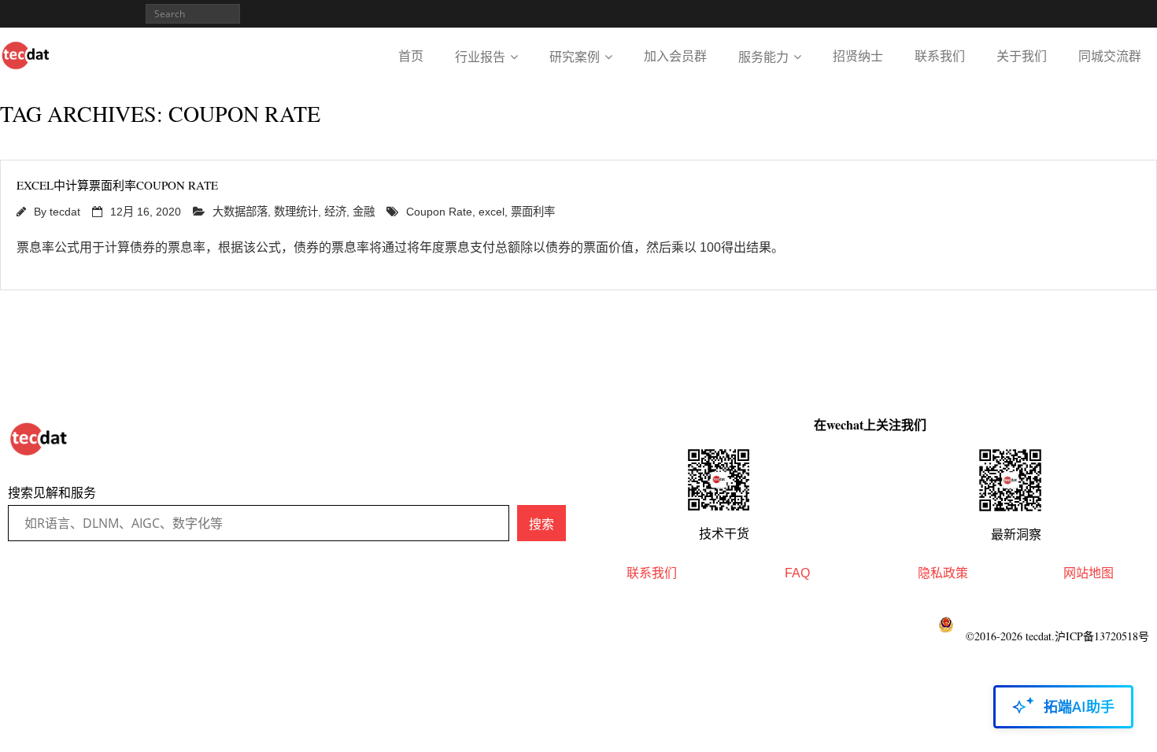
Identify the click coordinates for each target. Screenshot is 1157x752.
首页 (410, 56)
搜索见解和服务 (52, 492)
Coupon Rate (439, 211)
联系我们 (940, 56)
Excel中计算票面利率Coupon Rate (117, 185)
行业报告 (480, 57)
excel (492, 211)
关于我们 (1021, 56)
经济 (335, 211)
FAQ (797, 573)
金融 (364, 211)
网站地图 (1088, 573)
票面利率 (533, 211)
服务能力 (763, 57)
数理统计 (296, 211)
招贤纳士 (858, 56)
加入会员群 (675, 56)
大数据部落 (240, 211)
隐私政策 (943, 573)
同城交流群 (1109, 56)
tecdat (65, 211)
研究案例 (574, 57)
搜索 (541, 524)
